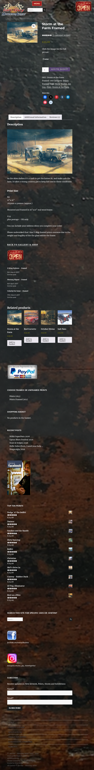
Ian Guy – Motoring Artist (19, 753)
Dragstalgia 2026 (17, 449)
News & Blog (15, 732)
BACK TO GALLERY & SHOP (22, 245)
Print (49, 87)
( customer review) (61, 35)
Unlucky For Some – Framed (17, 291)
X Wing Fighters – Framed (17, 268)
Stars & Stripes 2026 (19, 443)
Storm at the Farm (60, 87)
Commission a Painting (20, 742)
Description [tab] (15, 117)
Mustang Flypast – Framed (17, 280)
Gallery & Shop (16, 727)
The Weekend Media (28, 761)
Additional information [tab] (35, 117)
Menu (37, 4)
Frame (46, 59)
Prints (12, 396)
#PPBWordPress (13, 758)
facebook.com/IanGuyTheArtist (18, 643)
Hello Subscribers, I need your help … (26, 446)
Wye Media (19, 763)
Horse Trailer (61, 84)
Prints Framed (20, 19)
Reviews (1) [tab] (55, 117)
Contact (12, 747)
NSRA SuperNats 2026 (20, 436)
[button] (34, 26)
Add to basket (59, 69)
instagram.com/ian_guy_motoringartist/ (21, 666)
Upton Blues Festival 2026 (21, 439)
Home (9, 19)
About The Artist (17, 737)
